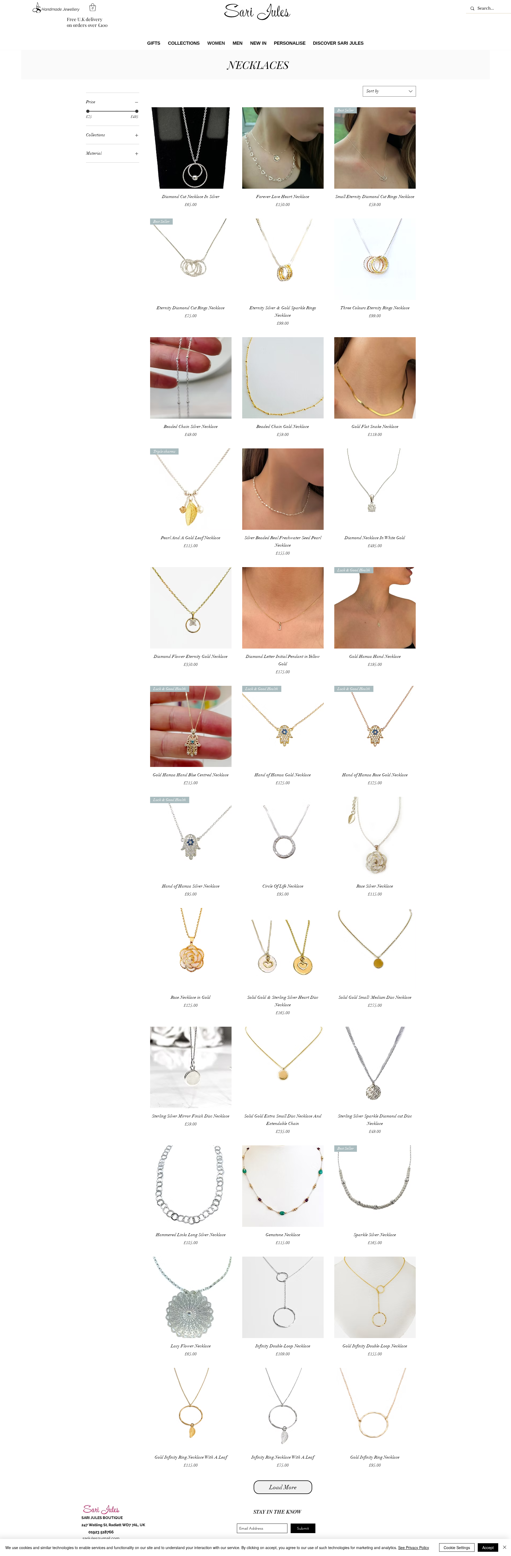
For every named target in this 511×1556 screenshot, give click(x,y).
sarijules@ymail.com (101, 1538)
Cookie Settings (457, 1547)
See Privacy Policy (413, 1547)
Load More (282, 1487)
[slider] (88, 111)
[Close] (504, 1547)
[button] (92, 7)
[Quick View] (191, 148)
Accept (488, 1547)
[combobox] (389, 91)
